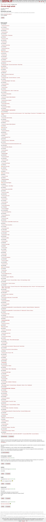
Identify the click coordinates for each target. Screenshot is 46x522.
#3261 (3, 463)
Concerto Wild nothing (5, 103)
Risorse (5, 4)
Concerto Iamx (4, 250)
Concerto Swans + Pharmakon (7, 35)
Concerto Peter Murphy (6, 163)
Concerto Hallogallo (5, 208)
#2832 (3, 498)
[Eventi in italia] (40, 1)
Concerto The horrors (5, 25)
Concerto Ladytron (5, 260)
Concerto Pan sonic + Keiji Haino (7, 294)
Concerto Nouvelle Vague (6, 372)
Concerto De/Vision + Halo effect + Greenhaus (10, 407)
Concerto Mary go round (6, 333)
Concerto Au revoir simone (6, 61)
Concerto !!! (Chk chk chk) (6, 329)
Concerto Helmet (5, 32)
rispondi (8, 463)
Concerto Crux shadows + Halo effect (8, 427)
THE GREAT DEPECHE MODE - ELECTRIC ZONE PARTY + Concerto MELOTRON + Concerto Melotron (20, 433)
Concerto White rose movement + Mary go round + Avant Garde (13, 346)
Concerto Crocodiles (5, 192)
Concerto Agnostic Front (6, 137)
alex (8, 457)
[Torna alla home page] (7, 1)
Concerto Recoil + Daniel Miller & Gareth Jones (10, 221)
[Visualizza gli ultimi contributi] (42, 1)
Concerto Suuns (4, 58)
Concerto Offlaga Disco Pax (6, 273)
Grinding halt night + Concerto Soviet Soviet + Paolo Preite (12, 64)
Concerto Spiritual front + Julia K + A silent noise (10, 90)
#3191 (3, 473)
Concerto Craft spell (5, 156)
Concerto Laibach (5, 414)
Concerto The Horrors (5, 323)
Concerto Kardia (4, 342)
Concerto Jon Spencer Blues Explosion (8, 97)
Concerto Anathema (5, 420)
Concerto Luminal (5, 38)
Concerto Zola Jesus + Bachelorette (8, 140)
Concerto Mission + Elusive (6, 365)
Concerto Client (4, 247)
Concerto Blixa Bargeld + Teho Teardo (8, 80)
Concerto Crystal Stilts (5, 244)
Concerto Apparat (5, 150)
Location (8, 4)
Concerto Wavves (5, 202)
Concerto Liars (4, 71)
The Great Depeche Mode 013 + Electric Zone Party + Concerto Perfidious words (16, 411)
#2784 (3, 506)
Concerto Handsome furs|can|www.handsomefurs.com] (11, 143)
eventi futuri (5, 436)
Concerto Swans (4, 87)
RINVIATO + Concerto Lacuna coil (8, 417)
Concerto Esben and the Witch (7, 189)
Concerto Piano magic (5, 234)
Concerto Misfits (4, 391)
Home (2, 4)
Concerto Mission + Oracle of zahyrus (8, 283)
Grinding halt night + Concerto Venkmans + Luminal (11, 77)
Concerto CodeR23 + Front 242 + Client (9, 401)
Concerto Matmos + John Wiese (7, 185)
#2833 (3, 483)
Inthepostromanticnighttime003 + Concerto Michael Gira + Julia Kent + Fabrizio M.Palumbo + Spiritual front (20, 307)
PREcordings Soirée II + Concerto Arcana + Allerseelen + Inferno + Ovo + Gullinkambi (17, 385)
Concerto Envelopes (6, 267)
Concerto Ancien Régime (6, 106)
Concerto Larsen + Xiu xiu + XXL (7, 352)
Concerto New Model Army (6, 211)
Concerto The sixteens (6, 398)
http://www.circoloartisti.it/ (5, 503)
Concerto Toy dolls (5, 218)
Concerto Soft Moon (5, 84)
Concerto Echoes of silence (6, 100)
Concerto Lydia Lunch (5, 195)
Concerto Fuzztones (5, 375)
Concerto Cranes (5, 263)
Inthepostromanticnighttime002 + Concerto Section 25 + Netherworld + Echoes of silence (17, 310)
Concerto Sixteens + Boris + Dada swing (9, 368)
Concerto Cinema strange (6, 336)
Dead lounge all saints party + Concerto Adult (10, 297)
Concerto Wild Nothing (6, 205)
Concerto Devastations (6, 300)
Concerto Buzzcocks (5, 228)
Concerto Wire (4, 254)
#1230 (3, 17)
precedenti (11, 436)
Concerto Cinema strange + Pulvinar (8, 430)
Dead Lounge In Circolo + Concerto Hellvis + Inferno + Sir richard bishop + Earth (16, 280)
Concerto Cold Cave (5, 28)
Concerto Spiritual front (6, 215)
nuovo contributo (6, 452)
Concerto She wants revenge (7, 117)
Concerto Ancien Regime (6, 182)
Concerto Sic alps (5, 176)
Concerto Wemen (5, 51)
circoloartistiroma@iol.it (7, 14)
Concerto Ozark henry (5, 48)
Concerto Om (4, 127)
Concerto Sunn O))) (5, 166)
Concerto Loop (4, 54)
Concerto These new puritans (7, 224)
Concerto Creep (4, 169)
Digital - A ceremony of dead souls (8, 74)
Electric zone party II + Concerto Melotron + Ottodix (11, 404)
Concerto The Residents (6, 257)
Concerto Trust (5, 67)
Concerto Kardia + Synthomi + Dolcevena (9, 381)
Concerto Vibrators (5, 424)
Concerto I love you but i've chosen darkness (10, 349)
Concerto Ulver (4, 41)
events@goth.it (3, 442)
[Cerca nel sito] (44, 1)
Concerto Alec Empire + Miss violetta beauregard (10, 339)
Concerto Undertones (5, 130)
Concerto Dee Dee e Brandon (7, 146)
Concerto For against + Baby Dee (7, 276)
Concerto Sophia (5, 241)
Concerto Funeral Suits (6, 45)
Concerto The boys (5, 172)
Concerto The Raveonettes (6, 93)
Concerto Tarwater (5, 159)
